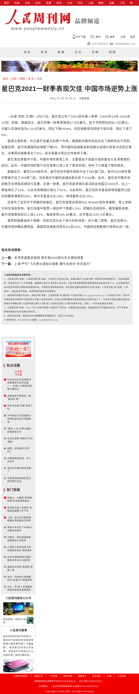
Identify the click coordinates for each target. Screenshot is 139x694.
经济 (38, 3)
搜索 (112, 36)
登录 (132, 36)
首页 (6, 3)
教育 (101, 3)
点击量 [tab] (18, 371)
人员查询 (121, 676)
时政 (17, 3)
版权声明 (67, 676)
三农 (122, 3)
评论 (27, 3)
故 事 (61, 52)
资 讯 (44, 52)
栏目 (14, 78)
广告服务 (53, 676)
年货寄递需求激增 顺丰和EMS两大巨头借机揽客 (49, 258)
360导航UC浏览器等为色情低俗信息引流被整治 (19, 418)
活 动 (27, 52)
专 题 (95, 52)
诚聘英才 (82, 676)
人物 (90, 3)
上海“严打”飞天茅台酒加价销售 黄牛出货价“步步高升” (52, 264)
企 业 (78, 52)
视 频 (112, 52)
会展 (111, 3)
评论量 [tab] (18, 374)
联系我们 (97, 676)
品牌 (22, 78)
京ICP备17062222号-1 (91, 681)
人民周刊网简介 (20, 676)
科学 (59, 3)
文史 (69, 3)
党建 (48, 3)
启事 (109, 676)
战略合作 (38, 676)
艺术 (80, 3)
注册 (122, 36)
